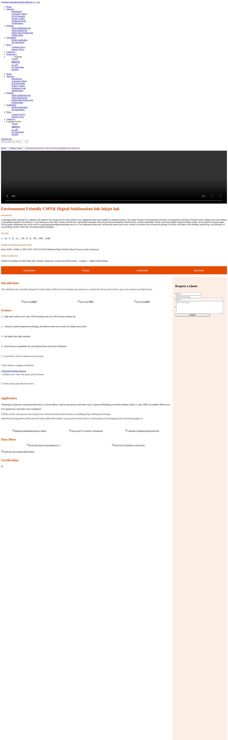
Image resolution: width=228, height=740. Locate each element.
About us (10, 9)
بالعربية (15, 65)
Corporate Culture (19, 14)
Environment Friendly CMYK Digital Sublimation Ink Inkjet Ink (53, 148)
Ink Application (18, 42)
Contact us (10, 52)
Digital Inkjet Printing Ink (22, 33)
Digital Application (19, 40)
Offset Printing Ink (19, 30)
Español (15, 69)
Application (11, 37)
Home (8, 7)
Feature (85, 270)
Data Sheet (199, 270)
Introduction (17, 11)
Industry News (18, 49)
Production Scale (19, 21)
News (8, 45)
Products (10, 26)
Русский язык (18, 67)
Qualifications (17, 23)
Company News (18, 47)
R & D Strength (18, 16)
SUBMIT (192, 315)
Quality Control (18, 18)
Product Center (16, 148)
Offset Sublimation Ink (21, 28)
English (15, 59)
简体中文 (16, 62)
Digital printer (17, 35)
